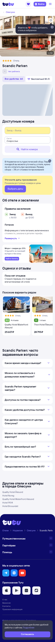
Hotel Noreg (8, 495)
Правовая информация (12, 609)
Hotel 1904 (7, 502)
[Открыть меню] (51, 4)
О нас (4, 599)
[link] (12, 258)
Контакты (6, 606)
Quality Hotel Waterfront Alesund (18, 499)
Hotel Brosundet (10, 506)
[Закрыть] (50, 161)
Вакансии (6, 603)
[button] (28, 4)
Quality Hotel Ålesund (12, 492)
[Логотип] (8, 4)
